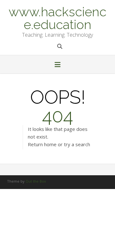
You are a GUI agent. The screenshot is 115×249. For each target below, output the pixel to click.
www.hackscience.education (57, 17)
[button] (57, 65)
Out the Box (36, 181)
